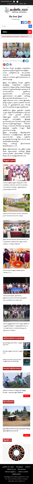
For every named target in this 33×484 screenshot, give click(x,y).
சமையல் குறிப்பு (10, 472)
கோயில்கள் (22, 469)
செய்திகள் (19, 467)
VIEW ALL (26, 396)
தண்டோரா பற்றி (8, 467)
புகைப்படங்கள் (23, 472)
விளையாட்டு (11, 469)
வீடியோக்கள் (16, 474)
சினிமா (27, 467)
